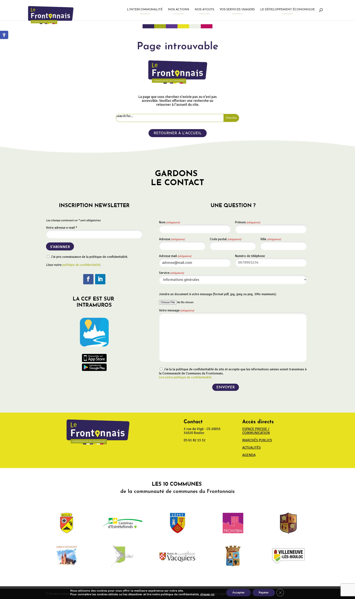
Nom (169, 222)
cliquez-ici (207, 594)
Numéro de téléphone (250, 256)
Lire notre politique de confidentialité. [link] (185, 377)
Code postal (225, 239)
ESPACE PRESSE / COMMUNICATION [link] (256, 431)
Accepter (238, 592)
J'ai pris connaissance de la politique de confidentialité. (89, 257)
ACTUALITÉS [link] (251, 447)
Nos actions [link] (178, 9)
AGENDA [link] (249, 455)
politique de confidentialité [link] (81, 265)
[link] (4, 35)
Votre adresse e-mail (61, 228)
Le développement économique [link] (287, 9)
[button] (88, 279)
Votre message (176, 310)
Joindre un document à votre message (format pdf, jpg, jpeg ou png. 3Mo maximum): (218, 294)
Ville (270, 239)
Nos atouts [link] (204, 9)
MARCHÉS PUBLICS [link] (257, 440)
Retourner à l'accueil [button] (178, 133)
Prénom (247, 222)
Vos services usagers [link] (237, 9)
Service (171, 273)
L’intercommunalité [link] (145, 9)
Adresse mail (175, 256)
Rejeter (264, 592)
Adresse (172, 239)
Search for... (124, 116)
